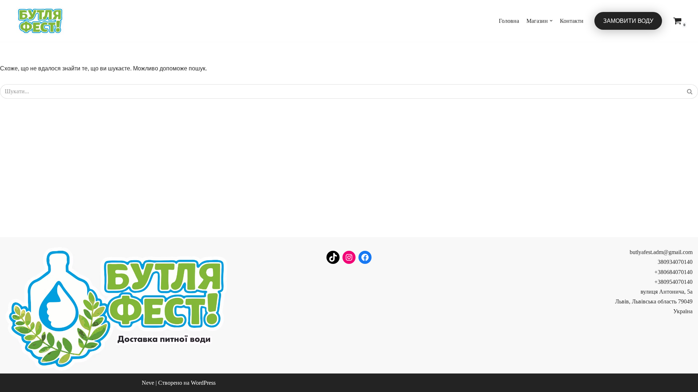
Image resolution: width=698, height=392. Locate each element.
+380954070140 (673, 282)
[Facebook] (365, 257)
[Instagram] (349, 257)
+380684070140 (673, 272)
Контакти (571, 21)
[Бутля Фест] (40, 21)
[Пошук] (690, 91)
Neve (148, 383)
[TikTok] (333, 257)
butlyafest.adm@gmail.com (661, 252)
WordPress (203, 383)
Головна (509, 21)
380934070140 (675, 262)
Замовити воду (628, 21)
